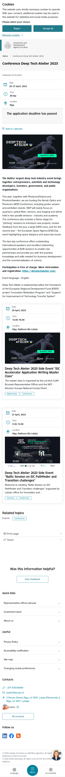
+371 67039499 (14, 687)
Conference (27, 394)
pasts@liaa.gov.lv (15, 692)
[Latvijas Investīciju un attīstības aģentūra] (27, 48)
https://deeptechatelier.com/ (39, 271)
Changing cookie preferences (19, 668)
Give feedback (32, 579)
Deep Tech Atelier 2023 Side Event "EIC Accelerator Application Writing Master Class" (32, 372)
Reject (17, 28)
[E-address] (8, 707)
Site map (8, 659)
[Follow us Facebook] (11, 735)
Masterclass (12, 394)
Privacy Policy (11, 641)
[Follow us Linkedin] (4, 735)
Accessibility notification (16, 650)
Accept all (48, 28)
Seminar (10, 498)
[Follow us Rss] (18, 735)
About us (8, 620)
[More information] (18, 707)
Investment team (13, 611)
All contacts (18, 716)
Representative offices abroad (20, 602)
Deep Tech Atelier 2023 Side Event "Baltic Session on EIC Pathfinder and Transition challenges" (30, 476)
